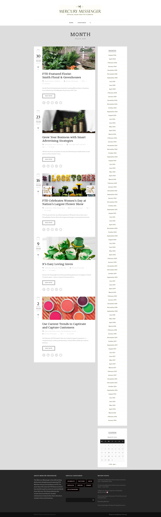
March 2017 (112, 367)
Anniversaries (49, 81)
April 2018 (112, 322)
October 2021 (112, 206)
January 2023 (112, 187)
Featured (81, 481)
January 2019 (112, 300)
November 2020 (112, 228)
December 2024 (112, 100)
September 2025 (112, 78)
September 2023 (112, 157)
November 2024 (112, 104)
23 (108, 456)
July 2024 (112, 119)
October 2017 (112, 341)
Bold (46, 331)
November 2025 (112, 74)
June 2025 (112, 85)
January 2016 (112, 420)
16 (108, 452)
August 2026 (112, 55)
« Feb (110, 464)
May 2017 (112, 360)
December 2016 (112, 379)
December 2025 (112, 70)
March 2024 (112, 134)
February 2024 (112, 138)
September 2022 (112, 194)
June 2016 (112, 401)
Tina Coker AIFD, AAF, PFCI (77, 144)
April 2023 (112, 175)
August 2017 (112, 349)
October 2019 (112, 273)
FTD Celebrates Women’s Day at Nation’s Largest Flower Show (64, 202)
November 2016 (112, 382)
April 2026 (112, 59)
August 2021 (112, 213)
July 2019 (112, 281)
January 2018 (112, 334)
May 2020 (112, 251)
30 (108, 460)
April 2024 (112, 130)
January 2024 (112, 142)
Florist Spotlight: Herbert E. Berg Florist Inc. (112, 505)
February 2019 (112, 296)
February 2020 (112, 258)
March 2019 (112, 292)
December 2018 (112, 303)
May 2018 (112, 318)
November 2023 (112, 149)
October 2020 (112, 232)
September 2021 (112, 209)
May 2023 (112, 172)
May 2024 (112, 126)
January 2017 (112, 375)
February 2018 (112, 330)
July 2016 (112, 398)
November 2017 (112, 337)
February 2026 (112, 62)
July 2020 (112, 243)
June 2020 (112, 247)
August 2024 (112, 115)
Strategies (60, 144)
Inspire (53, 270)
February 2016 (112, 416)
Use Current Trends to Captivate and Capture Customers (64, 325)
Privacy (124, 514)
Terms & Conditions (115, 514)
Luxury (58, 331)
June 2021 (112, 221)
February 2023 (112, 183)
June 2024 (112, 123)
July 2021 (112, 217)
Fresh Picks (52, 331)
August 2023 (112, 160)
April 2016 (112, 409)
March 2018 (112, 326)
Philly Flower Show (59, 208)
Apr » (114, 464)
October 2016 (112, 386)
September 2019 (112, 277)
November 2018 (112, 307)
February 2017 (112, 371)
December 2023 (112, 145)
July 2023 (112, 164)
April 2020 (112, 254)
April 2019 (112, 288)
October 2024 (112, 108)
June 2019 (112, 285)
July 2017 (112, 352)
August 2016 (112, 394)
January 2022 (112, 198)
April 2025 (112, 89)
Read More (48, 95)
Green (53, 268)
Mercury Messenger (72, 81)
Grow (54, 144)
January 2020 (112, 262)
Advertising (48, 144)
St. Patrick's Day (61, 268)
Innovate (47, 83)
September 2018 (112, 311)
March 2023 (112, 179)
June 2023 (112, 168)
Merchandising (66, 331)
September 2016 (112, 390)
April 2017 (112, 364)
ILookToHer (48, 208)
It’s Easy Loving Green (57, 264)
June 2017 (112, 356)
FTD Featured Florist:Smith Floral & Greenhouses (61, 75)
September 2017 (112, 345)
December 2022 (112, 190)
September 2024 (112, 111)
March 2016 (112, 413)
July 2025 (112, 81)
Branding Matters (103, 501)
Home (71, 22)
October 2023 (112, 153)
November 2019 (112, 270)
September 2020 (112, 236)
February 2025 (112, 93)
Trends (49, 210)
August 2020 (112, 239)
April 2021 (112, 224)
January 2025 (112, 96)
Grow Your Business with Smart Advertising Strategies (64, 139)
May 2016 (112, 405)
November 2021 (112, 202)
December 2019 (112, 266)
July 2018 (112, 315)
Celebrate (57, 81)
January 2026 (112, 66)
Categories (82, 22)
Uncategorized (72, 489)
